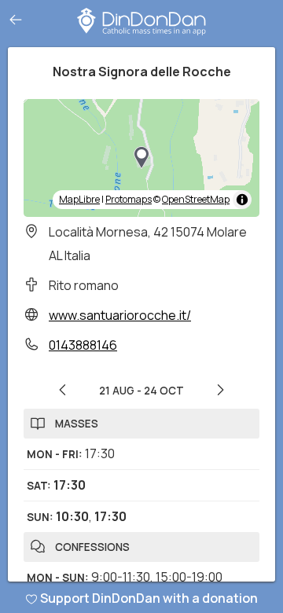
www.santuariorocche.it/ (120, 315)
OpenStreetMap (196, 199)
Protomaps (128, 199)
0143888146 (83, 345)
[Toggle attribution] (242, 199)
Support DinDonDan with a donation (149, 598)
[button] (141, 158)
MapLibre (79, 199)
